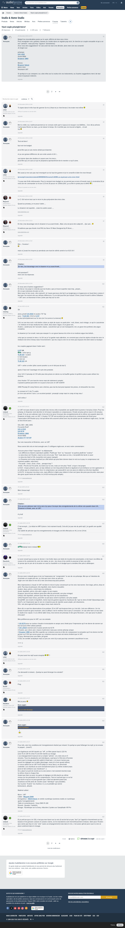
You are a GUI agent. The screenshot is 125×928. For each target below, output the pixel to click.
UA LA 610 (22, 429)
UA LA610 (23, 628)
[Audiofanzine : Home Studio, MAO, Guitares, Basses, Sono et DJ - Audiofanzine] (12, 2)
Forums (9, 13)
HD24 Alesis (32, 799)
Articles (19, 21)
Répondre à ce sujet (87, 839)
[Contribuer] (70, 21)
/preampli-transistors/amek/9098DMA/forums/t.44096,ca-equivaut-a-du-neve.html (48, 177)
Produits (4, 21)
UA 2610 (30, 314)
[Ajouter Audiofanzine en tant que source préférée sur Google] (15, 873)
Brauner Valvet (23, 65)
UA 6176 (21, 431)
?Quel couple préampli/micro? (14, 26)
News (12, 21)
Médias (27, 21)
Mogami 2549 (28, 797)
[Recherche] (77, 2)
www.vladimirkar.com (23, 212)
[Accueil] (3, 12)
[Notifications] (121, 3)
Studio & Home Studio (20, 13)
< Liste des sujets (100, 839)
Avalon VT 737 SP (24, 438)
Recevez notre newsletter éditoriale (81, 893)
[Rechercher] (32, 99)
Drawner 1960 (23, 58)
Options (72, 839)
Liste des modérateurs (54, 848)
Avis (33, 21)
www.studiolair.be (27, 478)
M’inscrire (109, 897)
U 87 (37, 316)
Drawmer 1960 (23, 433)
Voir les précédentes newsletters (78, 902)
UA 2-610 (21, 54)
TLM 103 (25, 316)
